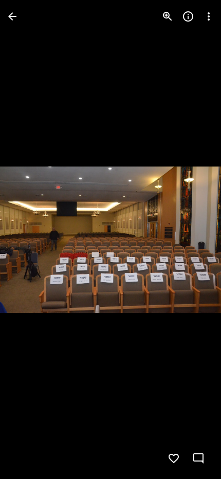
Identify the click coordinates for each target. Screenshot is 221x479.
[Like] (174, 458)
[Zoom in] (167, 16)
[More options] (208, 16)
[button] (28, 239)
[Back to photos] (12, 16)
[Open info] (188, 16)
